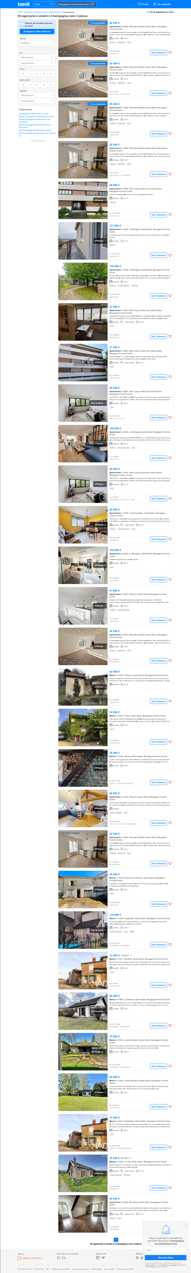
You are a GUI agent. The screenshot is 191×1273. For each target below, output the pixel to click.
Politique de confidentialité (169, 1265)
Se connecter (164, 4)
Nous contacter (109, 1269)
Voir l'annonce (159, 52)
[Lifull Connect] (30, 1258)
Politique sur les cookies (80, 1269)
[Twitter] (103, 1258)
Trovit (20, 12)
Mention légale (96, 1269)
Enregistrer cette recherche (37, 31)
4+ (51, 73)
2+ (37, 73)
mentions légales (150, 1265)
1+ (30, 73)
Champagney (68, 12)
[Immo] (59, 1258)
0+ (23, 73)
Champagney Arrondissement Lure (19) (33, 113)
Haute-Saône (55, 12)
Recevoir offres (165, 1257)
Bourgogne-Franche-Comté (35, 12)
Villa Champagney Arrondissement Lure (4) (35, 130)
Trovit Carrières (38, 1269)
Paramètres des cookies (124, 1269)
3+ (44, 73)
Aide (47, 1269)
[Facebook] (98, 1258)
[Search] (92, 4)
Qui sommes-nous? (24, 1269)
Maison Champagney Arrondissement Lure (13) (36, 116)
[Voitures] (63, 1258)
